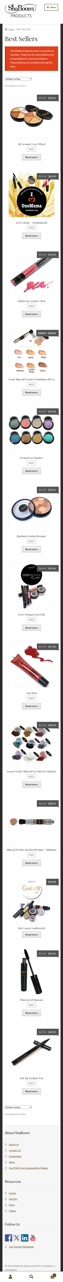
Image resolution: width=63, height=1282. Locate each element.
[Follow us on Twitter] (16, 1238)
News (12, 1162)
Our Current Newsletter (21, 1246)
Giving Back (15, 1156)
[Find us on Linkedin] (24, 1238)
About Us (14, 1144)
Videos (12, 1210)
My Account (10, 1277)
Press (12, 1204)
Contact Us (15, 1150)
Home (11, 29)
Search (31, 1277)
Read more (31, 157)
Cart (48, 1274)
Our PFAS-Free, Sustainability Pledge (28, 1168)
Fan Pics (13, 1198)
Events (12, 1193)
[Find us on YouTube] (33, 1238)
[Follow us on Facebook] (8, 1238)
